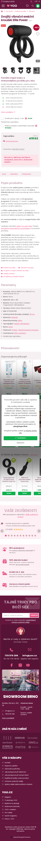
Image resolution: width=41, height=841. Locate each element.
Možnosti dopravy (12, 141)
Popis (4, 174)
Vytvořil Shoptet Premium (21, 837)
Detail (9, 493)
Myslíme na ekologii (12, 803)
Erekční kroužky (9, 268)
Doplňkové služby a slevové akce (17, 778)
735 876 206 (11, 655)
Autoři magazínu (11, 816)
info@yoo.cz (29, 655)
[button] (38, 34)
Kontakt (7, 763)
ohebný (15, 330)
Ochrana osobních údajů (14, 781)
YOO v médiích (10, 810)
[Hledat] (33, 6)
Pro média (8, 813)
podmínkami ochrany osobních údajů (24, 621)
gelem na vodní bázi (24, 226)
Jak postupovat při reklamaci (15, 772)
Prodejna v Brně (9, 1)
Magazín (8, 797)
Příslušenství (26, 174)
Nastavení (20, 443)
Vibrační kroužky (27, 268)
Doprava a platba (11, 766)
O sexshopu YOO (11, 800)
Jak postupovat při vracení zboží (16, 775)
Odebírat (34, 615)
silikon (20, 321)
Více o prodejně (8, 718)
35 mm (32, 314)
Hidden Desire (9, 273)
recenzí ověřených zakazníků (22, 550)
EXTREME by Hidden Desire (13, 276)
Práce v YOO (9, 819)
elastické (14, 317)
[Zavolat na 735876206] (32, 1)
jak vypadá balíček (22, 565)
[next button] (39, 531)
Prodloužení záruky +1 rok (14, 118)
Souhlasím (22, 438)
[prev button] (2, 531)
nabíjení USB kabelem (22, 324)
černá (10, 327)
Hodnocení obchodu (12, 806)
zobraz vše (34, 455)
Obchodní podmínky (12, 769)
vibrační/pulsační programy (28, 330)
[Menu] (3, 6)
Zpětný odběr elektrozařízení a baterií (18, 784)
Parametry (14, 174)
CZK (36, 1)
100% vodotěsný (20, 333)
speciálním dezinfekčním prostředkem (16, 228)
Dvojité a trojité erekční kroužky (16, 270)
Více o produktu (7, 112)
